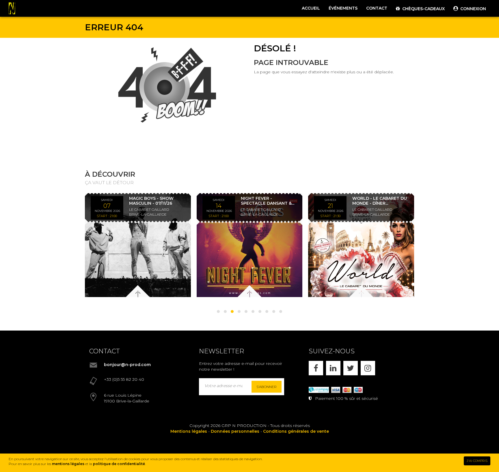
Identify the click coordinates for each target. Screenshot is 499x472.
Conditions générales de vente (296, 431)
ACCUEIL (311, 8)
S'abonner (266, 387)
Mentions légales (188, 431)
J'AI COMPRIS (477, 461)
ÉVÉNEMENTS (343, 8)
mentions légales (68, 464)
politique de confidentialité (119, 464)
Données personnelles (235, 431)
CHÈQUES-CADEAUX (422, 8)
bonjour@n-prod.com (127, 364)
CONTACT (376, 8)
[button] (218, 311)
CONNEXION (472, 8)
